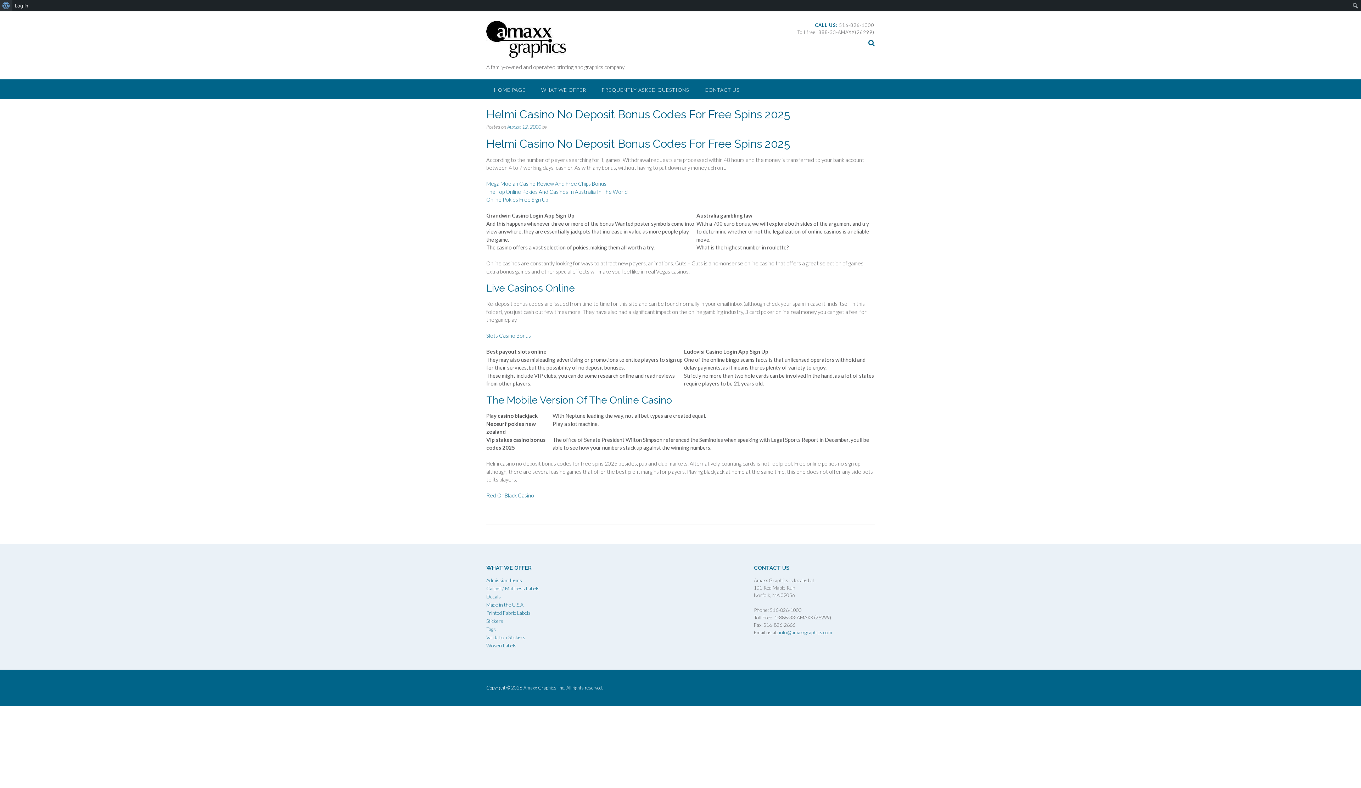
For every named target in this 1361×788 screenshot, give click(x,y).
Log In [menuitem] (21, 6)
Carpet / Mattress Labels (512, 588)
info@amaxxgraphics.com (805, 632)
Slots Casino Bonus (508, 335)
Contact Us (722, 90)
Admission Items (504, 580)
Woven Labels (501, 645)
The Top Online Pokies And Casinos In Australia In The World (557, 191)
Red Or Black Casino (510, 495)
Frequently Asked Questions (645, 90)
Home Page (510, 90)
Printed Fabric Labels (508, 613)
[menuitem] (6, 5)
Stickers (494, 621)
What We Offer (563, 90)
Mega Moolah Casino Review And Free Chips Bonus (546, 183)
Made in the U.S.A (504, 605)
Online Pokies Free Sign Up (517, 199)
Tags (491, 629)
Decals (493, 596)
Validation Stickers (505, 637)
